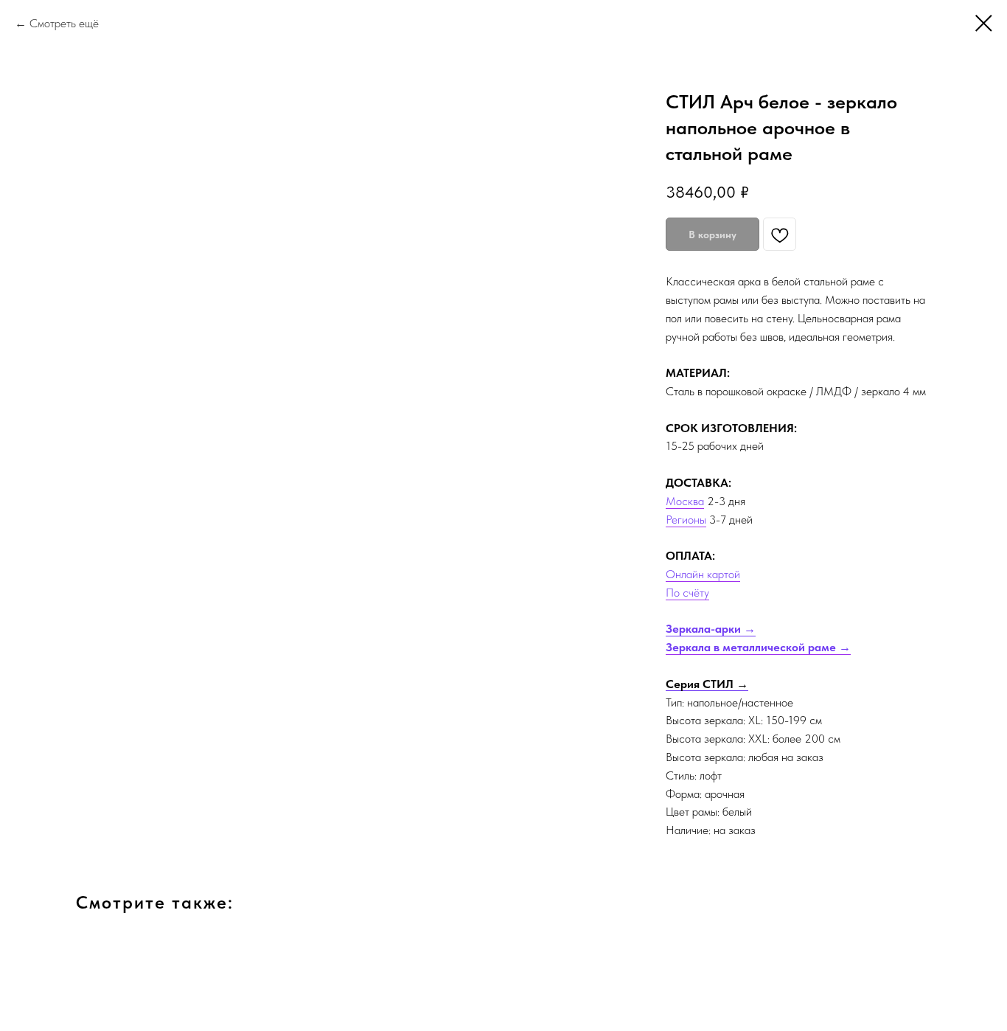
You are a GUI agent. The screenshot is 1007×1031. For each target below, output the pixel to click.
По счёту (687, 593)
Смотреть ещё (64, 23)
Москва (685, 501)
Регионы (686, 520)
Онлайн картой (703, 574)
